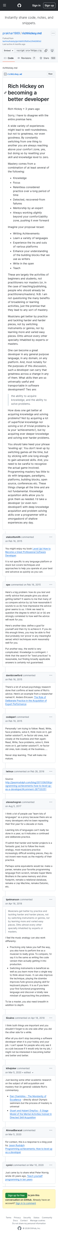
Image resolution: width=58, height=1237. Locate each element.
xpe (8, 584)
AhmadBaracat (14, 1130)
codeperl (11, 716)
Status (36, 1217)
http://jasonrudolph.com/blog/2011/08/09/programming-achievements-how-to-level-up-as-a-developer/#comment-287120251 (28, 786)
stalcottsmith (13, 537)
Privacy (17, 1217)
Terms (8, 1217)
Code (11, 58)
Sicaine (10, 1017)
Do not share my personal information (29, 1223)
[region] (29, 304)
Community (47, 1217)
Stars (49, 58)
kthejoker (11, 1068)
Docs (15, 1220)
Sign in (36, 5)
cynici (9, 1165)
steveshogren (13, 802)
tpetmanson (12, 899)
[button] (46, 50)
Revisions (28, 58)
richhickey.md (32, 33)
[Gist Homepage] (19, 5)
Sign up (49, 5)
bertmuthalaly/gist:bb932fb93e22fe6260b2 (22, 41)
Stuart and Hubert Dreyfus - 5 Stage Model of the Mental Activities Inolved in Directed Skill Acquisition (31, 1114)
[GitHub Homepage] (19, 1228)
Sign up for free (16, 1195)
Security (27, 1217)
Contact (24, 1220)
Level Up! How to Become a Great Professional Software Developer (28, 552)
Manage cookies (37, 1220)
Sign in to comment (26, 1203)
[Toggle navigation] (4, 5)
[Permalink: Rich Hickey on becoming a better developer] (5, 92)
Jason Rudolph (16, 1145)
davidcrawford (14, 675)
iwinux (9, 771)
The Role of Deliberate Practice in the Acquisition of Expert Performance (26, 700)
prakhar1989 (11, 33)
